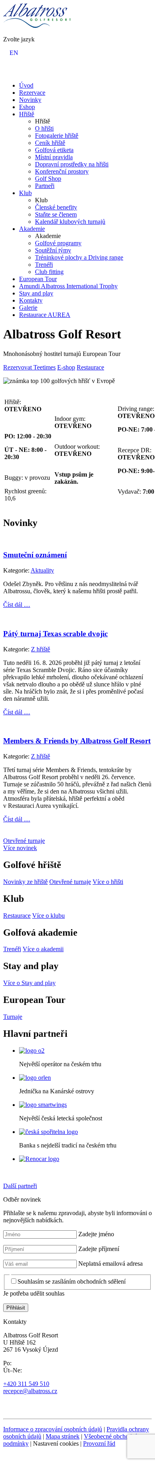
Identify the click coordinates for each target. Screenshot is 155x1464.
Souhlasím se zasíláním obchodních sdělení (71, 1281)
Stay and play (36, 293)
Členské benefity (56, 207)
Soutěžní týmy (53, 250)
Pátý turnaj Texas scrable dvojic (55, 633)
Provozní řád (99, 1443)
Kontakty (31, 300)
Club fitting (49, 271)
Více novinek (20, 847)
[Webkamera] (18, 71)
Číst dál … (16, 604)
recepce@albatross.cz (30, 1391)
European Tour (38, 279)
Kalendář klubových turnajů (70, 221)
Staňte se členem (56, 214)
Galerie (28, 307)
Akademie (32, 228)
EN (14, 52)
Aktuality (42, 570)
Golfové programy (58, 243)
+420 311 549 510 (26, 1383)
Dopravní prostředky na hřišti (71, 164)
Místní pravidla (54, 157)
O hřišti (44, 128)
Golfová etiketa (54, 150)
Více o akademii (43, 949)
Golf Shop (48, 178)
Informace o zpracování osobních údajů (52, 1429)
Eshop (27, 107)
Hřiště (26, 114)
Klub (25, 193)
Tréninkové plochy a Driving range (79, 257)
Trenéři (44, 264)
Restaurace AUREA (44, 314)
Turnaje (12, 1016)
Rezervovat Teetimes (29, 367)
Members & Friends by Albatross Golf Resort (77, 741)
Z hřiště (40, 649)
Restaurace (90, 367)
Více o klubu (48, 915)
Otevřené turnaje (24, 840)
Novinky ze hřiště (25, 881)
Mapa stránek (62, 1436)
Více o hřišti (108, 881)
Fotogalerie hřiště (56, 135)
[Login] (8, 71)
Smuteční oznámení (35, 555)
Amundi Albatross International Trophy (68, 286)
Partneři (44, 185)
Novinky (30, 99)
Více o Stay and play (29, 982)
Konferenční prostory (62, 171)
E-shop (66, 367)
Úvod (26, 85)
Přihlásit (15, 1308)
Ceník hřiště (50, 142)
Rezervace (32, 92)
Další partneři (20, 1186)
